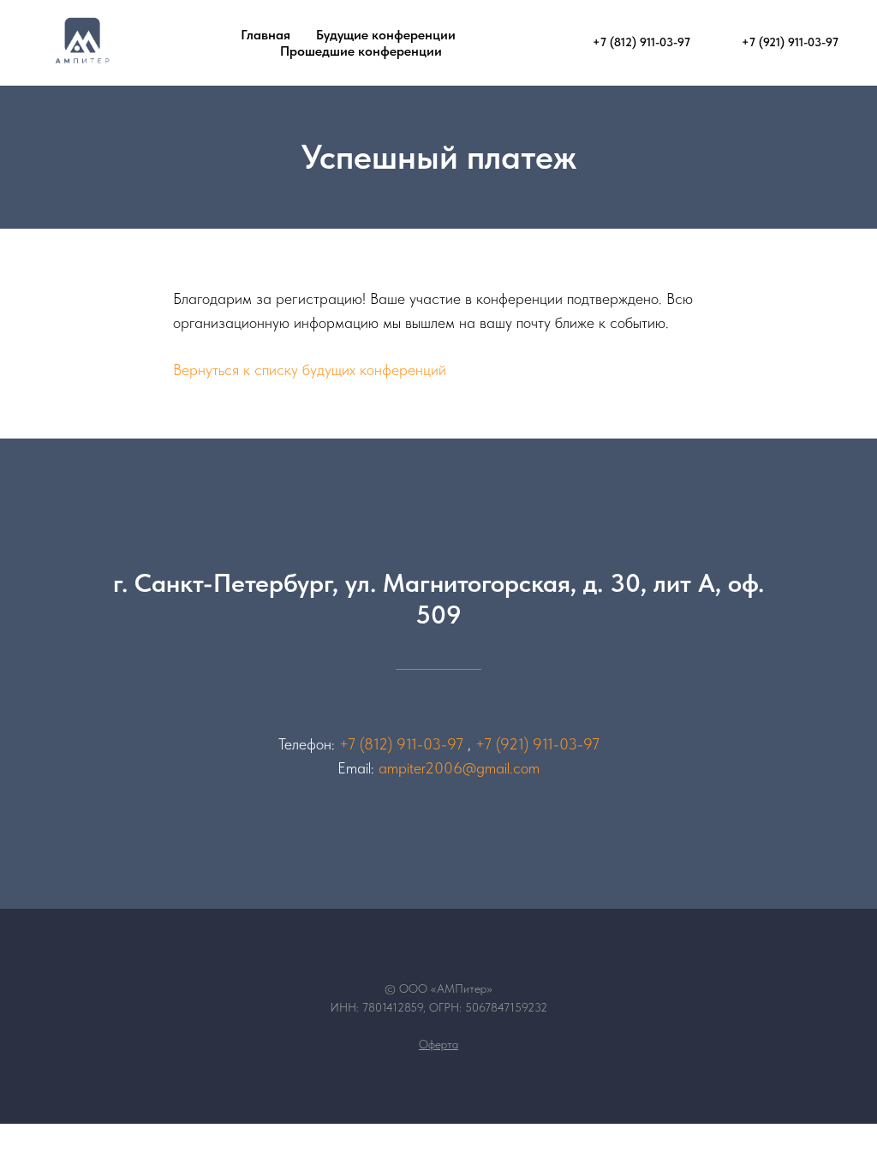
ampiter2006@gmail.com (459, 768)
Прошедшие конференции (361, 51)
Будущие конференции (386, 35)
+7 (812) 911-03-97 (401, 744)
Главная (265, 35)
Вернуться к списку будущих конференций (309, 370)
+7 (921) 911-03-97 (537, 744)
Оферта (438, 1044)
